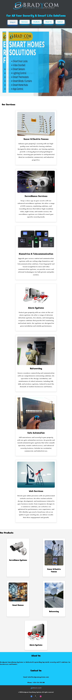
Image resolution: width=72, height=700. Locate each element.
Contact (60, 22)
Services (24, 22)
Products (36, 22)
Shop (12, 22)
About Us (48, 22)
